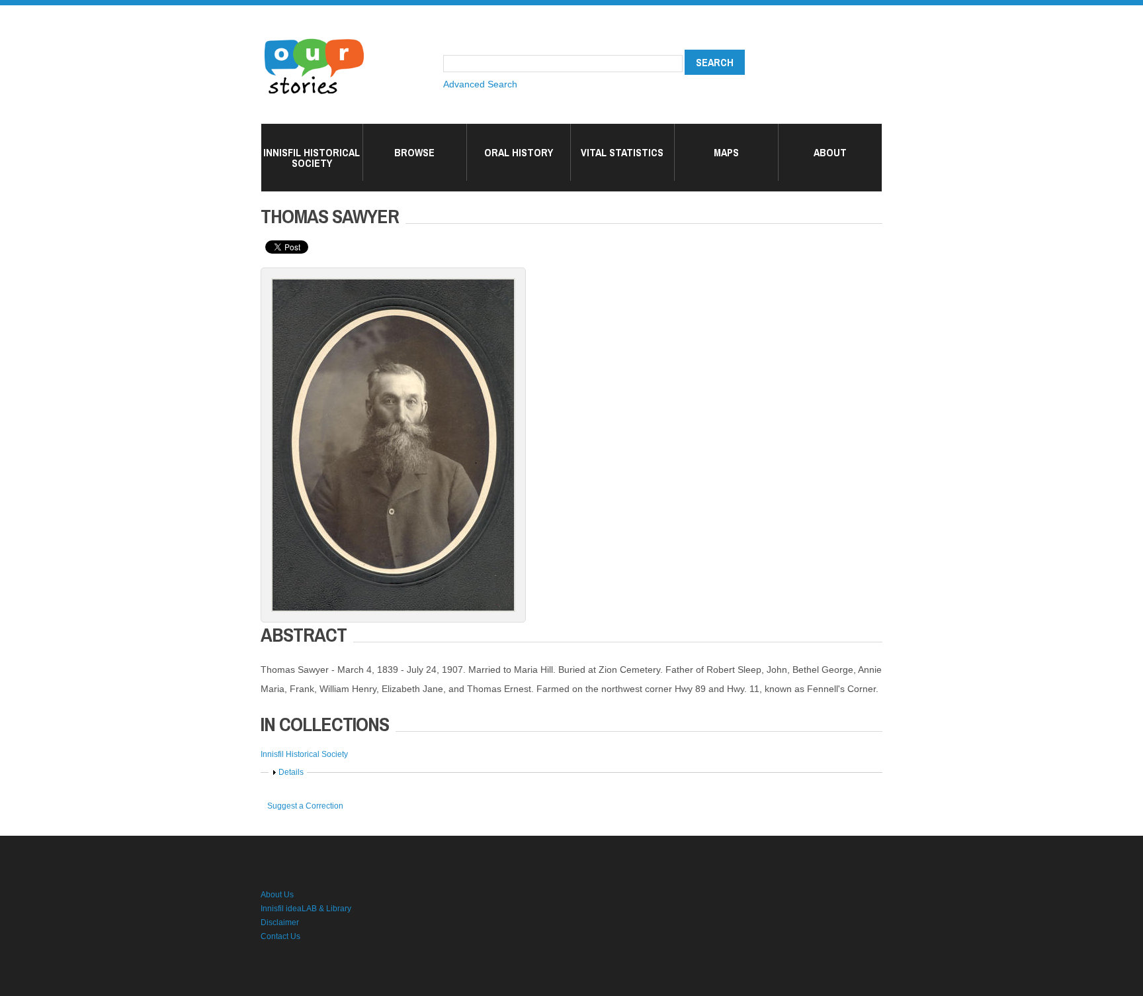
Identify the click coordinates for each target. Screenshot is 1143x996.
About (830, 152)
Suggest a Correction (305, 806)
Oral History (518, 152)
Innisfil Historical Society (311, 157)
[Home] (314, 39)
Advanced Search (480, 84)
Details (291, 772)
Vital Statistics (622, 152)
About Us (277, 894)
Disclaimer (280, 922)
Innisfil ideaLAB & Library (306, 908)
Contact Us (280, 936)
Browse (414, 152)
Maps (726, 152)
